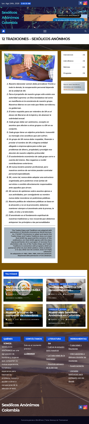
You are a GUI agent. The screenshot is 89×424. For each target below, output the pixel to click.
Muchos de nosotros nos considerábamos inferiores (65, 290)
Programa (67, 73)
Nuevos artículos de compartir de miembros (22, 314)
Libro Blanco (68, 61)
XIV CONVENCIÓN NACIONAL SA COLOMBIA (23, 289)
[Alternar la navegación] (45, 31)
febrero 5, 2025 (14, 294)
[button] (85, 31)
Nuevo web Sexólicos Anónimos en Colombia (64, 314)
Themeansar (63, 420)
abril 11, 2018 (56, 294)
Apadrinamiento (77, 366)
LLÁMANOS (29, 354)
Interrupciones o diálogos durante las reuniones (77, 357)
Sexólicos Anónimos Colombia (10, 17)
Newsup (53, 420)
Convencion (68, 55)
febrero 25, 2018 (58, 319)
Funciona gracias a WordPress (32, 420)
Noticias (67, 67)
